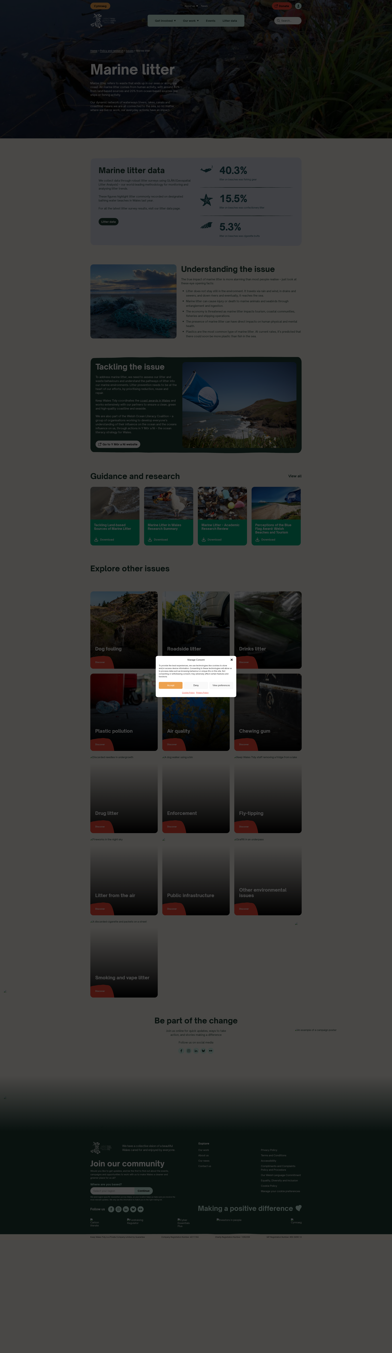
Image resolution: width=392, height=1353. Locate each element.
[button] (231, 659)
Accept (170, 685)
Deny (196, 685)
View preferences (221, 685)
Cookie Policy (188, 693)
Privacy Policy (202, 693)
